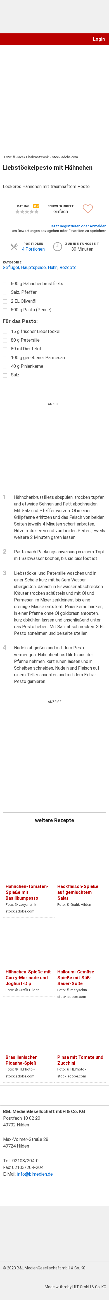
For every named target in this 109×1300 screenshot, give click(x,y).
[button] (7, 39)
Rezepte (68, 267)
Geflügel (11, 267)
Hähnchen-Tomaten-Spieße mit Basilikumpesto (27, 892)
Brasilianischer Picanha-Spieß (21, 1060)
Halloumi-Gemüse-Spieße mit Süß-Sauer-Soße (76, 977)
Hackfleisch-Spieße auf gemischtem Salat (77, 892)
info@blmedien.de (35, 1174)
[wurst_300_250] (47, 444)
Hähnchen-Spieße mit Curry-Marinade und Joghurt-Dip (28, 977)
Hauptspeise (33, 267)
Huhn (53, 267)
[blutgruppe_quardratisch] (54, 756)
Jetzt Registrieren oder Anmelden (77, 226)
